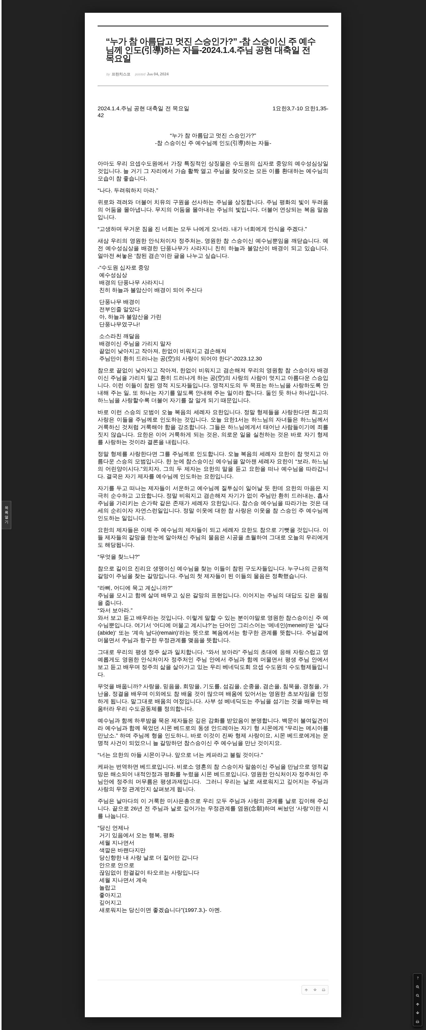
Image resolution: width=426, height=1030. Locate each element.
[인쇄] (417, 1021)
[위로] (417, 1004)
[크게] (417, 986)
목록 (6, 515)
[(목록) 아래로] (417, 1013)
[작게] (417, 995)
